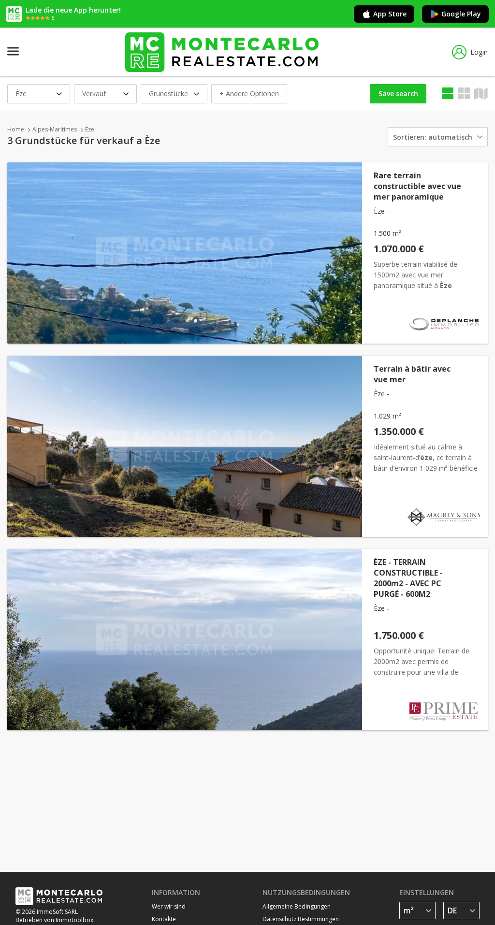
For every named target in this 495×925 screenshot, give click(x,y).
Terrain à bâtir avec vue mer (412, 374)
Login (479, 52)
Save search (398, 93)
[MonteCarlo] (222, 52)
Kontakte (164, 919)
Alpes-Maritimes (54, 129)
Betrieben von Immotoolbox (54, 920)
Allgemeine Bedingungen (296, 906)
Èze (89, 129)
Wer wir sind (169, 906)
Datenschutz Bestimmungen (300, 919)
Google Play (461, 13)
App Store (390, 13)
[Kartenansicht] (464, 93)
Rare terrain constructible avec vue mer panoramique (417, 186)
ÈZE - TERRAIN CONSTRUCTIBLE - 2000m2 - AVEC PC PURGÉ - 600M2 (408, 578)
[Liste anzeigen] (447, 93)
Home (15, 129)
